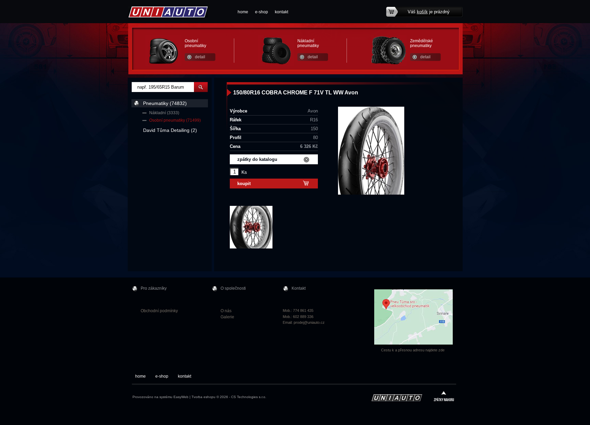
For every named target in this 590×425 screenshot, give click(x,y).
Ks (244, 172)
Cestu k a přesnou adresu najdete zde (413, 350)
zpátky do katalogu (257, 159)
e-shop (261, 12)
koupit (244, 183)
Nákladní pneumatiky (308, 43)
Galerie (227, 317)
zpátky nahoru (444, 397)
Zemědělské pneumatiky (421, 43)
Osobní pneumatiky (195, 43)
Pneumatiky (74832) (165, 103)
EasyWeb (180, 397)
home (243, 12)
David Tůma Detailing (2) (170, 130)
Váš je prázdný (429, 11)
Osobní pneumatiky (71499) (175, 120)
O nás (226, 310)
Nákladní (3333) (164, 112)
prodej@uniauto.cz (309, 322)
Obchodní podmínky (159, 310)
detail (200, 57)
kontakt (281, 12)
